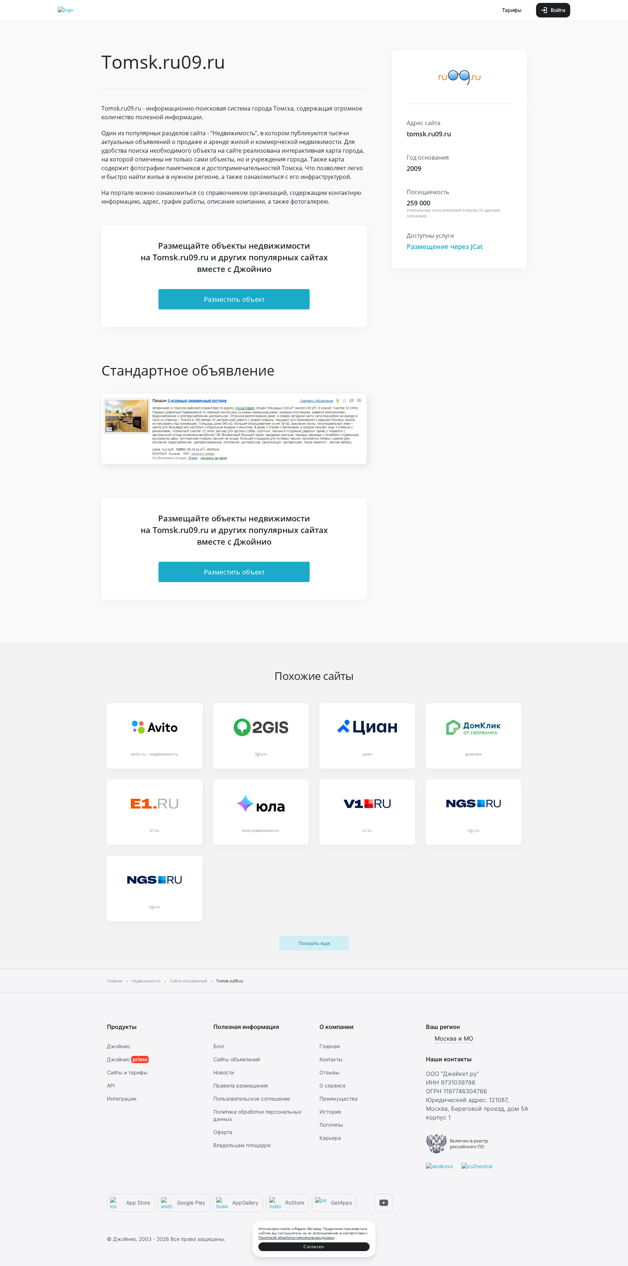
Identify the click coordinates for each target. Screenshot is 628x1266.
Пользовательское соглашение (251, 1098)
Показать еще (314, 943)
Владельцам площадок (242, 1145)
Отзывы (329, 1072)
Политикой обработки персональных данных (296, 1237)
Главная (329, 1046)
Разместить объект (234, 299)
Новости (223, 1072)
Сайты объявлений (236, 1059)
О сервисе (332, 1085)
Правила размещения (240, 1085)
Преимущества (338, 1098)
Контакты (331, 1059)
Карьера (330, 1138)
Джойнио (118, 1046)
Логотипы (331, 1125)
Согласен (313, 1246)
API (111, 1085)
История (330, 1112)
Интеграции (121, 1098)
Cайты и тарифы (127, 1072)
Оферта (222, 1132)
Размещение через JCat (445, 246)
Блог (219, 1046)
